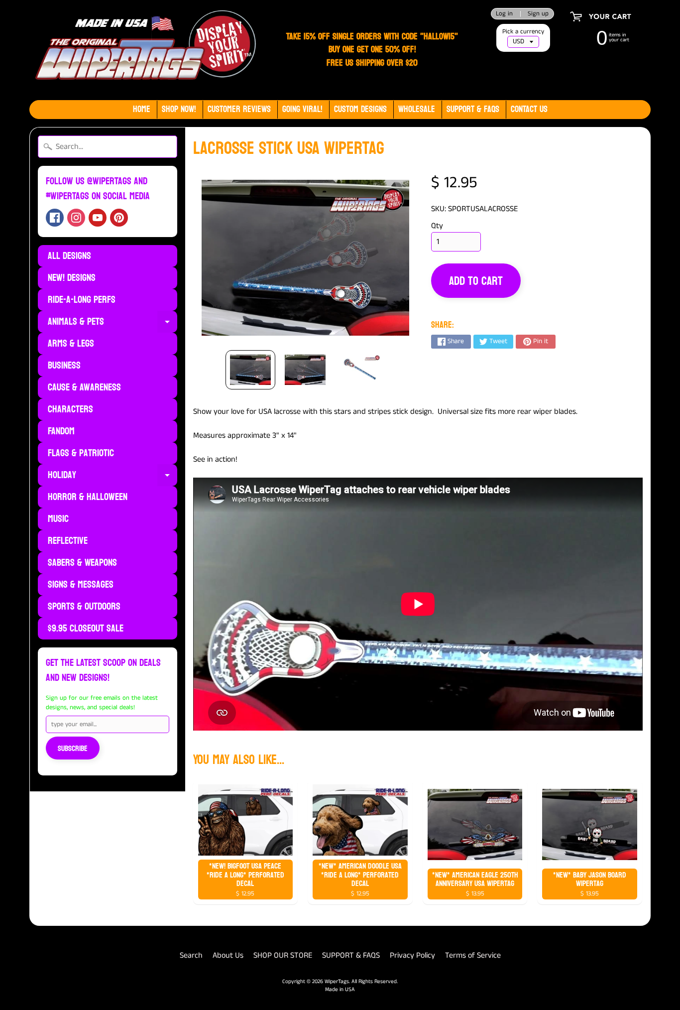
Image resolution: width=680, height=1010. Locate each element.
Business (64, 366)
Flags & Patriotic (81, 453)
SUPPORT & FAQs (473, 109)
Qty (437, 226)
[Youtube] (98, 218)
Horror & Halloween (87, 497)
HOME (141, 109)
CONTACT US (529, 109)
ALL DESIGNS (69, 256)
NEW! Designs (72, 278)
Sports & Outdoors (84, 607)
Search (191, 955)
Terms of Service (473, 955)
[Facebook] (55, 218)
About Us (228, 955)
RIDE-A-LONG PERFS (81, 300)
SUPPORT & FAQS (351, 955)
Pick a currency (523, 31)
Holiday (112, 476)
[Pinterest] (119, 218)
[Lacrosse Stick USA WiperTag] (250, 370)
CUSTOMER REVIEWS (239, 109)
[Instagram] (76, 218)
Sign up (538, 13)
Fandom (61, 431)
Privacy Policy (412, 955)
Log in (504, 13)
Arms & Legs (71, 344)
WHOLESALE (416, 109)
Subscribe (73, 748)
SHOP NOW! (179, 109)
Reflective (68, 541)
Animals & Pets (112, 323)
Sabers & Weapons (82, 563)
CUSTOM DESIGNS (360, 109)
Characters (70, 409)
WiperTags (337, 982)
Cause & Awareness (84, 387)
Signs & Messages (80, 585)
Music (58, 519)
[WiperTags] (143, 50)
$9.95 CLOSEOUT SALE (85, 628)
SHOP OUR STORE (282, 955)
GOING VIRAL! (302, 109)
